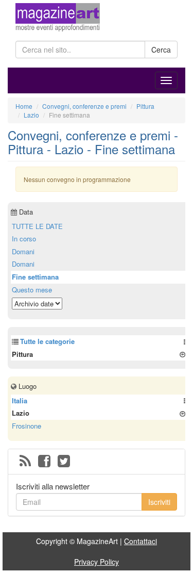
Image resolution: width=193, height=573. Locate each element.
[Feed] (25, 461)
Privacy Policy (96, 561)
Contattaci (140, 541)
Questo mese (32, 289)
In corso (24, 238)
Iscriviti (159, 502)
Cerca (161, 49)
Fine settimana (35, 277)
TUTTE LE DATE (37, 226)
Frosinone (26, 426)
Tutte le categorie (47, 341)
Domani (23, 251)
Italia (19, 400)
